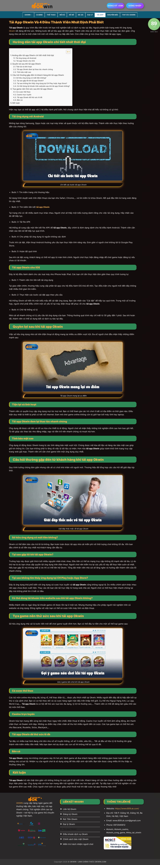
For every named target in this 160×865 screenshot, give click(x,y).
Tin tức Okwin (128, 15)
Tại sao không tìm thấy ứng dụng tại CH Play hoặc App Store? (42, 83)
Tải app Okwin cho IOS (25, 61)
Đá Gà (80, 15)
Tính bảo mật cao (24, 72)
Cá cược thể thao (23, 92)
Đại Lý (90, 15)
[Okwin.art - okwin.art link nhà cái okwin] (42, 5)
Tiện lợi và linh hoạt (24, 67)
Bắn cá (19, 100)
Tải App (100, 15)
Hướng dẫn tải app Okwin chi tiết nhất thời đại (33, 55)
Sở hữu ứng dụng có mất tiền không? (31, 78)
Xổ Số (71, 15)
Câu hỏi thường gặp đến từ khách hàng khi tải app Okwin (38, 75)
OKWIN (27, 15)
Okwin (12, 31)
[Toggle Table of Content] (67, 52)
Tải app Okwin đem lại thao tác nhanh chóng (35, 69)
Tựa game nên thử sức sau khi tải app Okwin (32, 89)
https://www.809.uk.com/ (127, 808)
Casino (39, 15)
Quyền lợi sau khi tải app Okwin (26, 64)
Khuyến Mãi (112, 15)
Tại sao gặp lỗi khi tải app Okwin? (30, 81)
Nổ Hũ (62, 15)
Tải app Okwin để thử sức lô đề (29, 97)
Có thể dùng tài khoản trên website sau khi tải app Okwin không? (43, 86)
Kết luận (16, 103)
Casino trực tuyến (24, 95)
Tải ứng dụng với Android (26, 58)
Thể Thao (51, 15)
